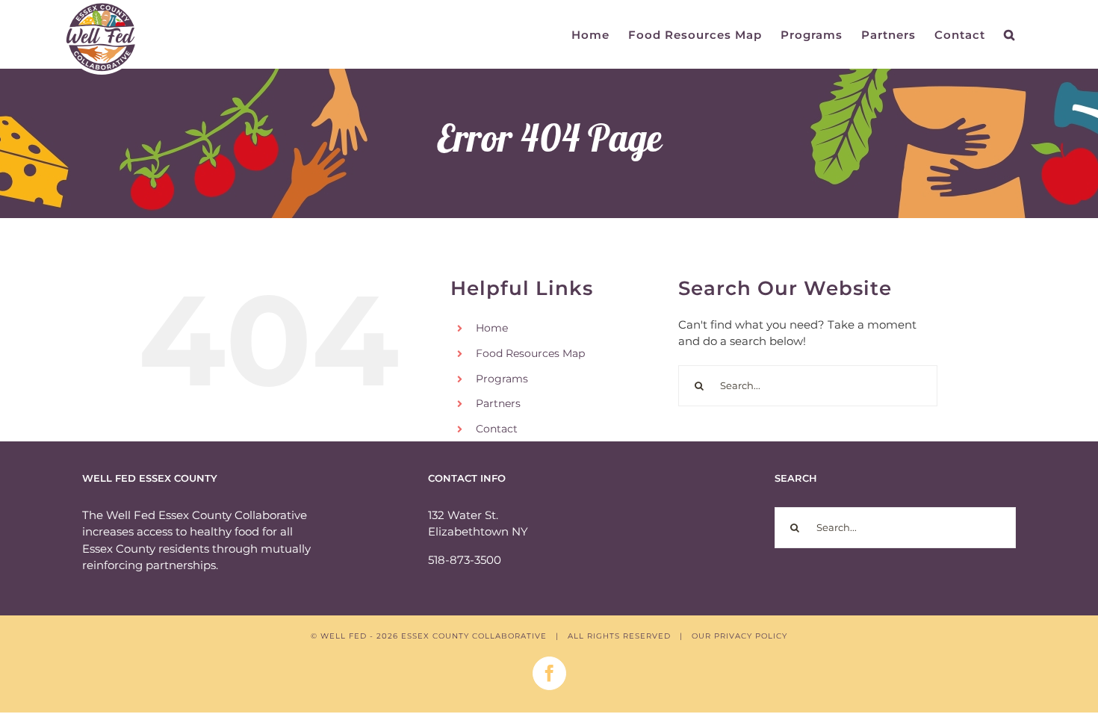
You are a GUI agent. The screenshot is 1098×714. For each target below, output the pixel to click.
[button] (1009, 34)
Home (492, 328)
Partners (498, 403)
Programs (502, 378)
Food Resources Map (530, 353)
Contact (497, 428)
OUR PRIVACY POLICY (739, 636)
